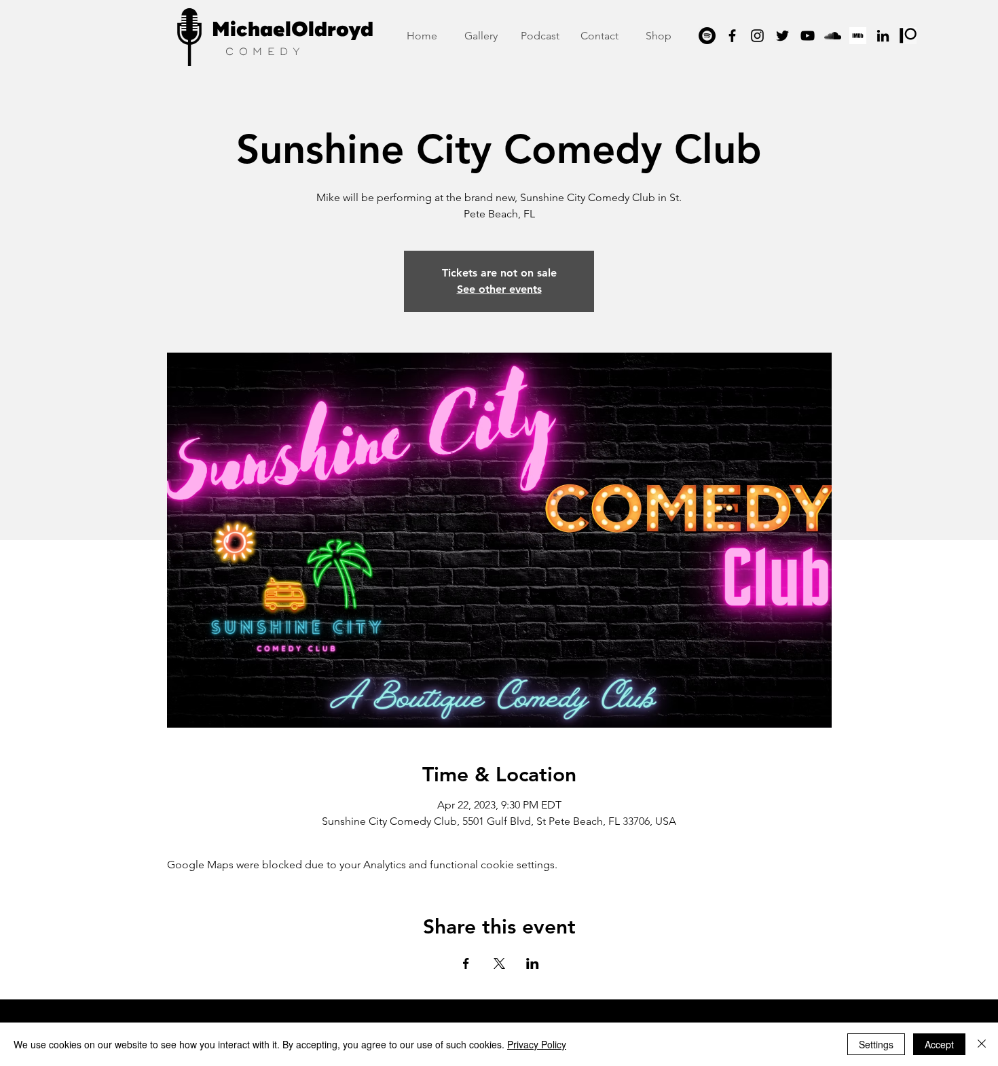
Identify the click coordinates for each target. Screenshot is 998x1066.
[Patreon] (908, 35)
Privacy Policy (536, 1044)
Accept (939, 1044)
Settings (876, 1044)
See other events (499, 289)
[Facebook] (732, 35)
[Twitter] (782, 35)
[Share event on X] (499, 963)
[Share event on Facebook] (466, 963)
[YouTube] (807, 35)
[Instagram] (757, 35)
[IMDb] (857, 35)
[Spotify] (707, 35)
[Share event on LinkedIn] (532, 963)
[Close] (982, 1044)
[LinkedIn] (882, 35)
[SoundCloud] (832, 35)
